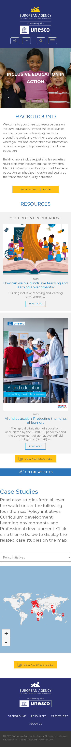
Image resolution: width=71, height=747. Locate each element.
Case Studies (19, 491)
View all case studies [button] (38, 664)
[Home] (35, 13)
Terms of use (46, 739)
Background (35, 116)
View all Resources (38, 458)
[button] (41, 40)
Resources (35, 204)
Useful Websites (38, 472)
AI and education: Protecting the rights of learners (35, 420)
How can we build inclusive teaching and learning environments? (35, 285)
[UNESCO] (35, 27)
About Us (35, 723)
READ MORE (35, 303)
